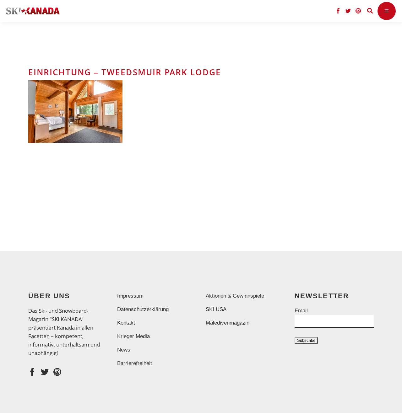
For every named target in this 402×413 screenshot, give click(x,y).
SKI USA (216, 309)
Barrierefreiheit (134, 363)
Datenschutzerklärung (143, 309)
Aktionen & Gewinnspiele (235, 296)
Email (301, 311)
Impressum (130, 296)
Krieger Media (133, 336)
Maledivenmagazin (227, 323)
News (123, 350)
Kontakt (126, 323)
